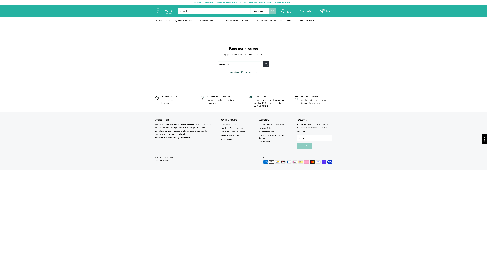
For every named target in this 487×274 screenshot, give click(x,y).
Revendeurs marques (230, 135)
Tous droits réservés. (162, 161)
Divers (288, 20)
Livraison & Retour (266, 128)
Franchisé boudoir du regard (233, 132)
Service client (264, 142)
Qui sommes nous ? (229, 124)
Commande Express (307, 20)
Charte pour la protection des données (271, 136)
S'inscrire (304, 145)
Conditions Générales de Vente (272, 124)
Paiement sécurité (266, 132)
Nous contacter (227, 139)
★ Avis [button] (485, 139)
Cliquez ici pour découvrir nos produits (243, 72)
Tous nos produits (162, 20)
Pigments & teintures (183, 20)
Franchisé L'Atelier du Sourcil (233, 128)
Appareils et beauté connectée (269, 20)
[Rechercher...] (266, 64)
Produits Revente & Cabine (237, 20)
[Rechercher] (272, 11)
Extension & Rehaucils (209, 20)
